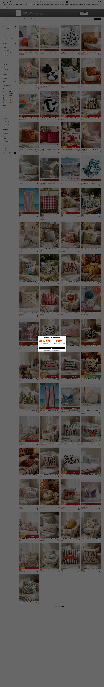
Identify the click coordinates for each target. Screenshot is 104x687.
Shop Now (52, 348)
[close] (65, 334)
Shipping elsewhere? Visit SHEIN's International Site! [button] (52, 350)
